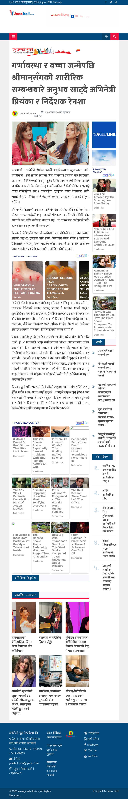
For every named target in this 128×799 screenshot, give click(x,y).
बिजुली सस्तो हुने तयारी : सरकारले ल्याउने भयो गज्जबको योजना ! (107, 440)
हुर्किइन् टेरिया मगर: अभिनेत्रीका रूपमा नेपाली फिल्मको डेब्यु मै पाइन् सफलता (77, 644)
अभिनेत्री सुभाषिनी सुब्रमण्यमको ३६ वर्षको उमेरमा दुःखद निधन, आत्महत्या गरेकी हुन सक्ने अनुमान (23, 702)
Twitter (92, 750)
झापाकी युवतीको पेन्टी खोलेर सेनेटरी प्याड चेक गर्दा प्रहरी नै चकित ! (109, 577)
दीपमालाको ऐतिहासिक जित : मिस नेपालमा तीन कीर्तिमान (22, 644)
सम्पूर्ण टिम (94, 733)
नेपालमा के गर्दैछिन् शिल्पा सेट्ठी (50, 640)
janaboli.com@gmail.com (24, 763)
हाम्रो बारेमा (93, 739)
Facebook (92, 744)
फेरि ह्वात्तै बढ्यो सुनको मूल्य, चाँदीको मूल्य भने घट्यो (107, 369)
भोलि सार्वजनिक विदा (108, 495)
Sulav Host (113, 791)
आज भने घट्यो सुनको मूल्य (105, 352)
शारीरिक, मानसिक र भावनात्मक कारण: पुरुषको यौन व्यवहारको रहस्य (50, 698)
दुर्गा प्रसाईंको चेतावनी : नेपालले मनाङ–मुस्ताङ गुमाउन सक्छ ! (106, 417)
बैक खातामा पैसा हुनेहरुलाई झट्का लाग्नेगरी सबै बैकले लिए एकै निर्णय (109, 520)
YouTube (93, 756)
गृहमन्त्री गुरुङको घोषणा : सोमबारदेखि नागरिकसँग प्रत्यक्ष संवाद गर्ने (107, 392)
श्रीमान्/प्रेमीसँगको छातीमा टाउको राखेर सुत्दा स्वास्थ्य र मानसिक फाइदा (77, 698)
